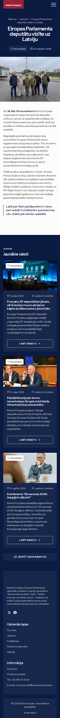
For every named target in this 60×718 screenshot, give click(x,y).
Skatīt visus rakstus (32, 556)
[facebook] (15, 612)
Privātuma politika (16, 674)
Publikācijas (13, 641)
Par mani (11, 630)
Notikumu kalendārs (17, 646)
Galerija (11, 651)
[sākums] (30, 581)
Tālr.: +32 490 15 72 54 (18, 679)
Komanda (12, 668)
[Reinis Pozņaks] (13, 4)
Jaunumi (11, 635)
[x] (9, 612)
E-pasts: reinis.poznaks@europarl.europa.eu (29, 685)
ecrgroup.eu (30, 712)
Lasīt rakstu (27, 343)
